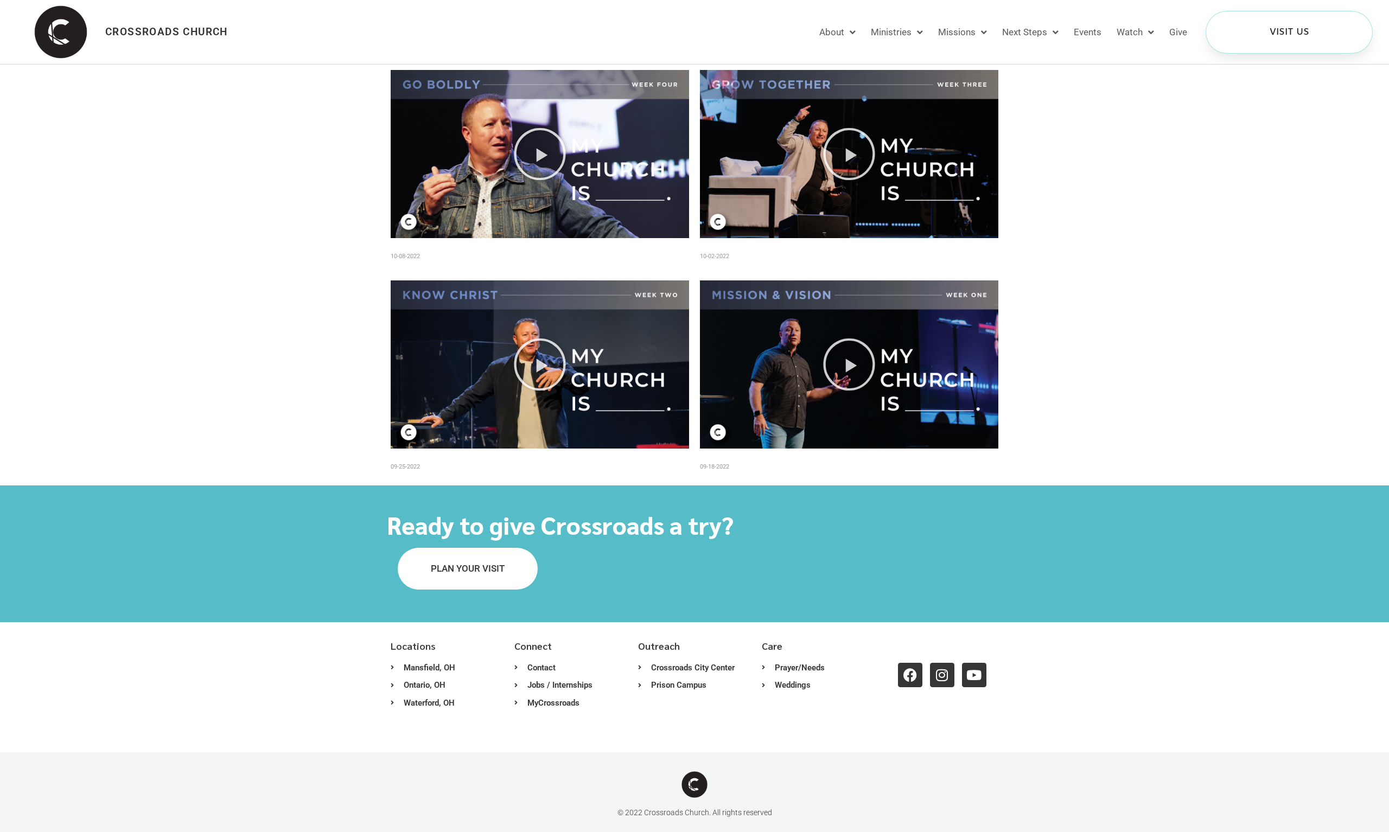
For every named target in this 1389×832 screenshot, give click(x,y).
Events (1087, 32)
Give (1178, 32)
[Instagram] (942, 675)
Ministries (891, 32)
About (831, 32)
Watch (1130, 32)
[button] (540, 154)
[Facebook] (910, 675)
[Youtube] (974, 675)
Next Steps (1024, 32)
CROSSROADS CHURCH (166, 31)
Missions (957, 32)
